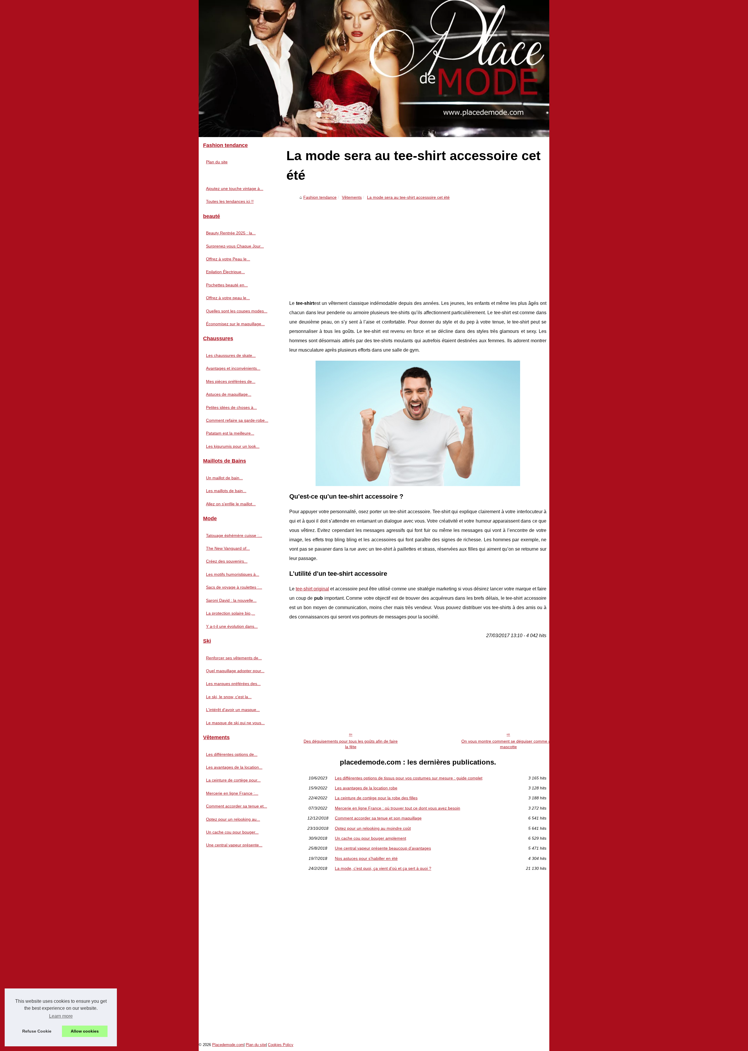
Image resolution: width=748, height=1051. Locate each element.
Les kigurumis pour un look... (232, 446)
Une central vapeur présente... (234, 845)
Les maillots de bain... (226, 490)
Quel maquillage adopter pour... (235, 670)
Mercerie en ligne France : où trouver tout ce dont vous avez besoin (397, 808)
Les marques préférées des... (233, 683)
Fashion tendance (320, 197)
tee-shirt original (312, 588)
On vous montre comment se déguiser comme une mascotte (508, 744)
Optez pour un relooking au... (233, 819)
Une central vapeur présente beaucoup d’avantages (383, 848)
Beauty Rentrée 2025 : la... (231, 233)
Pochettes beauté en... (227, 285)
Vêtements (352, 197)
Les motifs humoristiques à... (232, 574)
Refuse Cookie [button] (36, 1031)
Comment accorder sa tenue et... (236, 806)
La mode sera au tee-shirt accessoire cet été (408, 197)
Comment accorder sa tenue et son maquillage (378, 818)
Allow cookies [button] (85, 1031)
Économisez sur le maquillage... (235, 323)
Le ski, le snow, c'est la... (229, 696)
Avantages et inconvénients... (233, 368)
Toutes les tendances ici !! (230, 201)
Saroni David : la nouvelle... (231, 600)
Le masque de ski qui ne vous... (235, 722)
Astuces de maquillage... (228, 394)
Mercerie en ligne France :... (232, 793)
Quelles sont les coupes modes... (236, 311)
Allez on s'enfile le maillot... (231, 504)
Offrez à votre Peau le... (228, 259)
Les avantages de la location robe (366, 788)
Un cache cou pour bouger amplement (370, 838)
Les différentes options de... (231, 754)
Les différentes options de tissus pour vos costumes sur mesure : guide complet (408, 778)
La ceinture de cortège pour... (233, 780)
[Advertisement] (417, 246)
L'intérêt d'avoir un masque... (233, 709)
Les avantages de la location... (234, 767)
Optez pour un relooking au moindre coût (373, 828)
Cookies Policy (280, 1045)
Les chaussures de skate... (231, 355)
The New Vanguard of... (228, 548)
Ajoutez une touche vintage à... (234, 188)
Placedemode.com (228, 1045)
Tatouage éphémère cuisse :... (234, 535)
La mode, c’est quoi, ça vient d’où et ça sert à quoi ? (383, 868)
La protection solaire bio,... (230, 613)
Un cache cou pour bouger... (232, 832)
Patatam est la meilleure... (230, 433)
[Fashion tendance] (374, 68)
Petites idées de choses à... (231, 407)
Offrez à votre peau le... (228, 297)
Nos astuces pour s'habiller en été (366, 858)
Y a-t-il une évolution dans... (232, 626)
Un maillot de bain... (224, 478)
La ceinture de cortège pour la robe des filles (376, 798)
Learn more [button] (61, 1016)
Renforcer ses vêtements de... (234, 658)
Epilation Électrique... (225, 271)
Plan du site (217, 162)
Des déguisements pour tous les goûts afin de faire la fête (351, 744)
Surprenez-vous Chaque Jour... (235, 246)
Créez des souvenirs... (226, 561)
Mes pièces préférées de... (230, 381)
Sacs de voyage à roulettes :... (234, 587)
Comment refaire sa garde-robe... (237, 420)
